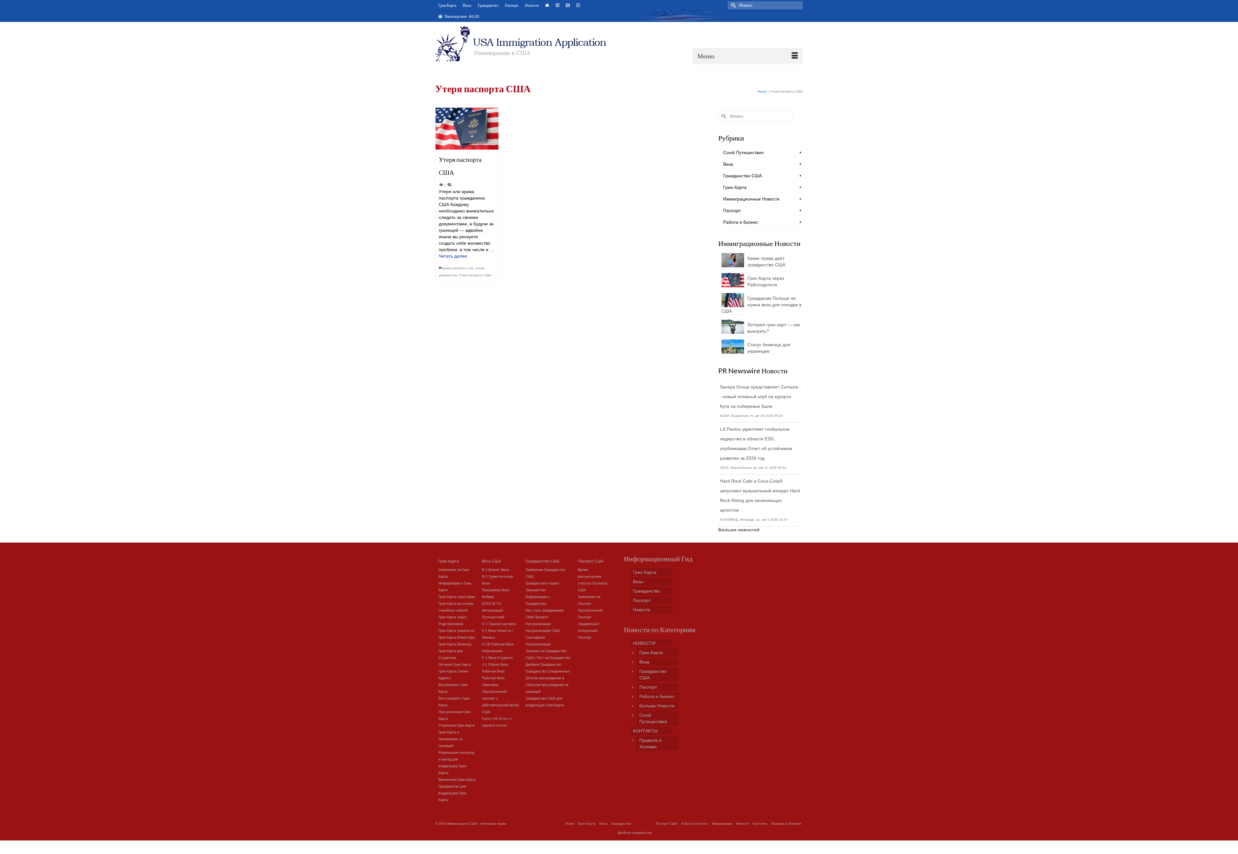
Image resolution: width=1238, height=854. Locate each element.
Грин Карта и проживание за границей (450, 739)
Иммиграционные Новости (751, 198)
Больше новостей (739, 529)
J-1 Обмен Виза (495, 664)
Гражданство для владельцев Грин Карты (452, 793)
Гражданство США (742, 175)
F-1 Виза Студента (497, 658)
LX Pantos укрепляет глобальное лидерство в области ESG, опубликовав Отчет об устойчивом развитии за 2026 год (756, 444)
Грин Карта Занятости (456, 631)
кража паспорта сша (458, 268)
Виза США (491, 561)
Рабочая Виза (493, 671)
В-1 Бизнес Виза (495, 570)
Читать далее (453, 256)
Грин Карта (735, 187)
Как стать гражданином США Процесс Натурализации (545, 617)
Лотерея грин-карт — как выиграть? (773, 328)
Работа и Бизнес (740, 222)
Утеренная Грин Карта (456, 725)
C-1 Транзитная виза (499, 624)
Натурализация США (543, 631)
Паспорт (732, 210)
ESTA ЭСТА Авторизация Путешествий (493, 610)
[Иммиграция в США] (524, 43)
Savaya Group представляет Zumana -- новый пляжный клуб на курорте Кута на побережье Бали (760, 396)
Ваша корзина (461, 16)
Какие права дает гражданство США (766, 261)
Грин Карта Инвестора (456, 637)
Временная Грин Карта (457, 779)
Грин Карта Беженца (454, 644)
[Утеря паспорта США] (467, 129)
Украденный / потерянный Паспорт (589, 630)
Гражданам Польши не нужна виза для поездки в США (761, 305)
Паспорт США (591, 561)
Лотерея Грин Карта (454, 664)
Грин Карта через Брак (456, 597)
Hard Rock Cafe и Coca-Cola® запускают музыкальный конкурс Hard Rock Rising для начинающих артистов (760, 495)
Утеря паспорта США (475, 275)
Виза (728, 164)
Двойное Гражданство (543, 664)
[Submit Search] (732, 5)
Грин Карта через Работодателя (765, 281)
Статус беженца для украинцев (768, 348)
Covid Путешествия (743, 152)
